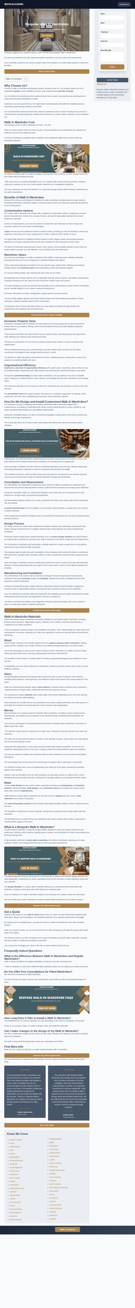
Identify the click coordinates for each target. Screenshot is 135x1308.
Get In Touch (112, 80)
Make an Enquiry (67, 1229)
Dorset (12, 1206)
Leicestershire (15, 1202)
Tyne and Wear (55, 1205)
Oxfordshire (14, 1185)
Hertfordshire (15, 1147)
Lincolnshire (54, 1149)
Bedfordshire (15, 1157)
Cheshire (52, 1174)
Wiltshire (13, 1192)
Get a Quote (47, 35)
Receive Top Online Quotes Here (46, 906)
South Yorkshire (55, 1163)
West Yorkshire (55, 1177)
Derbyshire (53, 1146)
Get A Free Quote (47, 1125)
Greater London (16, 1140)
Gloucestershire (16, 1209)
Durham (52, 1201)
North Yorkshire (55, 1184)
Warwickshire (15, 1195)
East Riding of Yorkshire (58, 1188)
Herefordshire (54, 1153)
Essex (12, 1143)
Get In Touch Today (47, 71)
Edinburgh (53, 1215)
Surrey (12, 1154)
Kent (11, 1150)
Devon (51, 1194)
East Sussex (14, 1171)
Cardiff (51, 1160)
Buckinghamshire (16, 1161)
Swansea (53, 1181)
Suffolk (12, 1181)
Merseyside (53, 1191)
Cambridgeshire (16, 1168)
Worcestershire (15, 1220)
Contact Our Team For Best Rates (47, 610)
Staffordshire (54, 1156)
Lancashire (53, 1198)
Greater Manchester (57, 1170)
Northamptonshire (17, 1188)
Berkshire (13, 1164)
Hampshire (14, 1174)
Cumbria (52, 1212)
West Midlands (15, 1213)
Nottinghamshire (55, 1139)
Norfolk (12, 1199)
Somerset (13, 1216)
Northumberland (55, 1208)
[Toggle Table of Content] (25, 79)
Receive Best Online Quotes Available (46, 315)
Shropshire (53, 1167)
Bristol (51, 1142)
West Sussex (15, 1178)
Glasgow (52, 1219)
